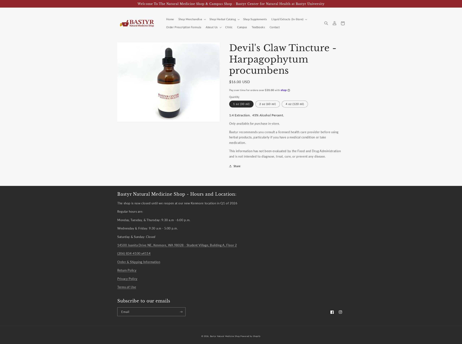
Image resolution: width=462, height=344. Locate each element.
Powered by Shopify (250, 336)
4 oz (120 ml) (295, 104)
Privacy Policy (127, 279)
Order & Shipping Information (138, 262)
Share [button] (237, 166)
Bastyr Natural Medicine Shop (225, 336)
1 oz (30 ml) (241, 104)
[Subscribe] (181, 311)
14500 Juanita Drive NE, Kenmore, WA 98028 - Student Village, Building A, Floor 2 (177, 245)
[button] (191, 19)
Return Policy (126, 270)
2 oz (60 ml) (267, 104)
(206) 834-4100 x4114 (134, 253)
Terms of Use (126, 287)
